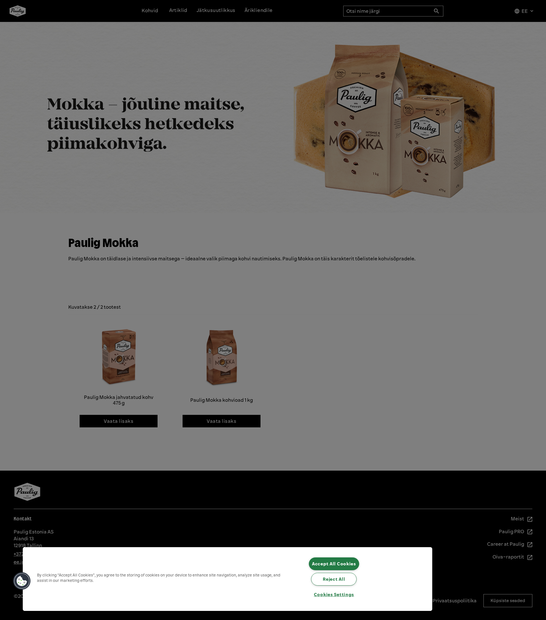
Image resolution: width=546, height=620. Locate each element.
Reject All (334, 579)
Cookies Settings (334, 594)
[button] (22, 581)
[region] (227, 579)
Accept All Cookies (334, 564)
